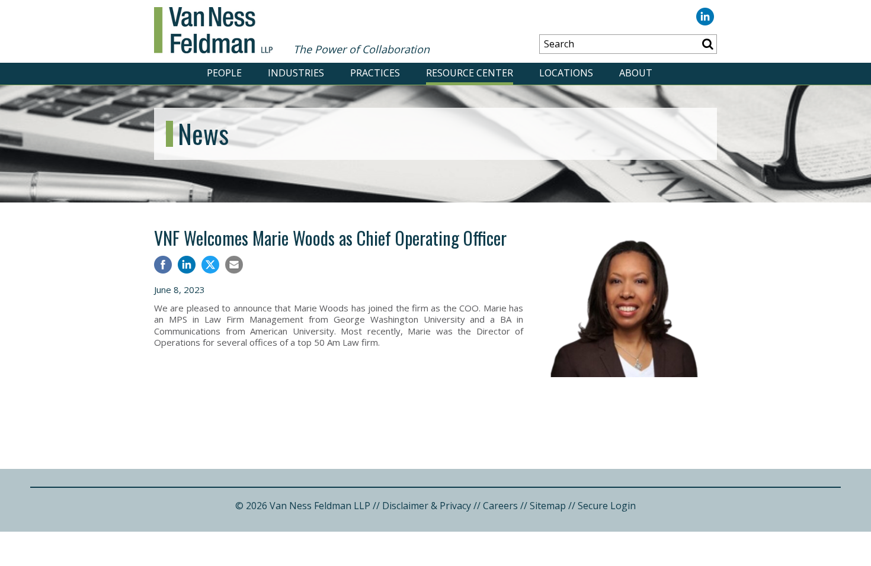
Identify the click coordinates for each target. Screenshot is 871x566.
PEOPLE (224, 72)
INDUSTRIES (296, 72)
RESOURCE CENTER (469, 72)
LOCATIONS (566, 72)
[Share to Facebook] (163, 266)
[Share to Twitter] (210, 265)
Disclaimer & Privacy (426, 505)
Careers (500, 505)
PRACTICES (375, 72)
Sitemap (548, 505)
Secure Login (607, 505)
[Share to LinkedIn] (187, 266)
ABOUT (635, 72)
